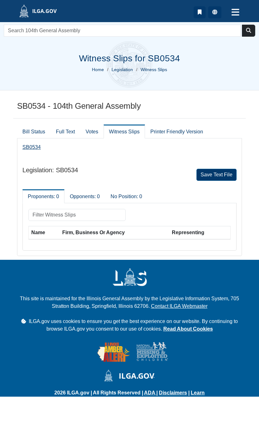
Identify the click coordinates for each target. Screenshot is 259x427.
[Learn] (200, 12)
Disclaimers (173, 392)
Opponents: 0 (85, 196)
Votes (92, 131)
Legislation (122, 69)
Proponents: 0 (43, 196)
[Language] (214, 12)
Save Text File (216, 174)
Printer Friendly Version (176, 131)
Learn (198, 392)
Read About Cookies (188, 329)
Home (98, 69)
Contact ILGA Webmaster (179, 306)
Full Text (65, 131)
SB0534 (31, 147)
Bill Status (33, 131)
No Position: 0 (126, 196)
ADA (150, 392)
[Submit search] (248, 31)
